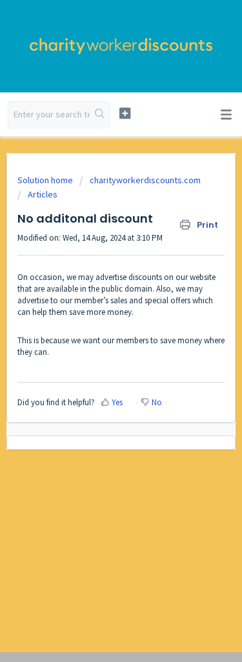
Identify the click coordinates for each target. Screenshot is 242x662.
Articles (42, 194)
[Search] (100, 115)
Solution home (46, 180)
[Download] (97, 322)
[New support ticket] (125, 113)
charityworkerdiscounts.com (145, 180)
